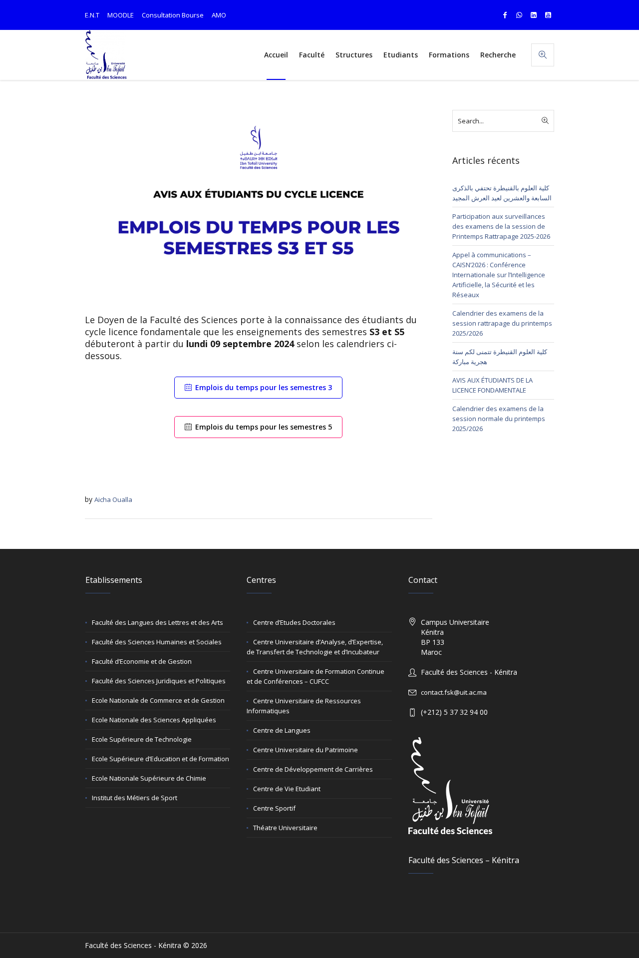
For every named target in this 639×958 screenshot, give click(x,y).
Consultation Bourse (173, 14)
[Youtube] (548, 15)
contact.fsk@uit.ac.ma (454, 692)
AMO (219, 14)
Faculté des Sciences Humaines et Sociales (157, 641)
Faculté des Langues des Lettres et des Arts (157, 622)
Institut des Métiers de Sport (134, 797)
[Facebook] (505, 15)
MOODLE (120, 14)
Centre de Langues (282, 730)
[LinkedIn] (534, 15)
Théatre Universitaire (285, 827)
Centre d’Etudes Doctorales (294, 622)
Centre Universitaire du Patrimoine (305, 749)
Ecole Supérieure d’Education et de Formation (160, 758)
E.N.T (92, 14)
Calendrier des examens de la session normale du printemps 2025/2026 (498, 418)
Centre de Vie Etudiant (286, 788)
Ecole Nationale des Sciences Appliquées (154, 719)
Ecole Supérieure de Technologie (142, 739)
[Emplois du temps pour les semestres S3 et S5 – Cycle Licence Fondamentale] (258, 206)
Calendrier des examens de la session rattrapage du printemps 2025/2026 (502, 323)
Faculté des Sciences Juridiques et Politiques (159, 680)
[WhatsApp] (519, 15)
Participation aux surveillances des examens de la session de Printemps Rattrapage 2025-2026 (501, 226)
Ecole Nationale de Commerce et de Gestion (158, 700)
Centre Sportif (274, 808)
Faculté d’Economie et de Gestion (142, 661)
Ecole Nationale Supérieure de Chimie (149, 778)
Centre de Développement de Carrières (313, 769)
